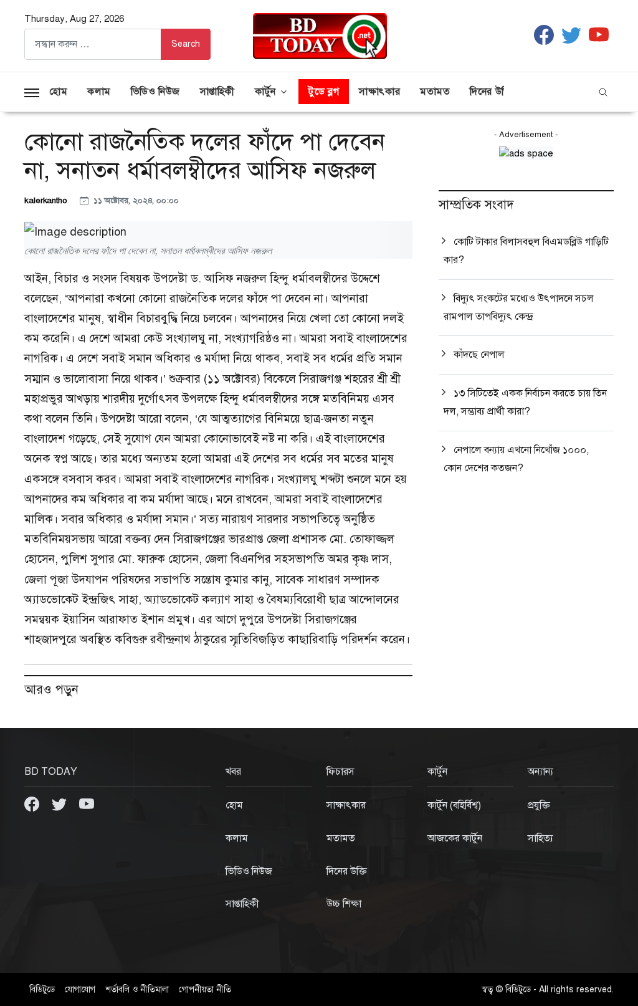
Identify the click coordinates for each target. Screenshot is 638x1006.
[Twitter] (60, 803)
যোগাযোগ (80, 989)
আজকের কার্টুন (454, 838)
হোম (58, 91)
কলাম (99, 91)
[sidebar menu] (31, 92)
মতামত (435, 91)
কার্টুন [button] (265, 91)
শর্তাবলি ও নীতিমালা (137, 989)
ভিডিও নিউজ (155, 91)
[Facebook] (33, 803)
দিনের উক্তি (491, 91)
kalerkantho (47, 200)
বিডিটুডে (42, 989)
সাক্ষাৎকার (379, 91)
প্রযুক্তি (539, 805)
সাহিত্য (540, 838)
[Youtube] (86, 803)
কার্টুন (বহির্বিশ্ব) (454, 805)
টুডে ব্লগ (323, 91)
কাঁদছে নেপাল (479, 354)
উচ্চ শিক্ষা (343, 904)
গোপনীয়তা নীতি (205, 989)
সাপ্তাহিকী (217, 91)
